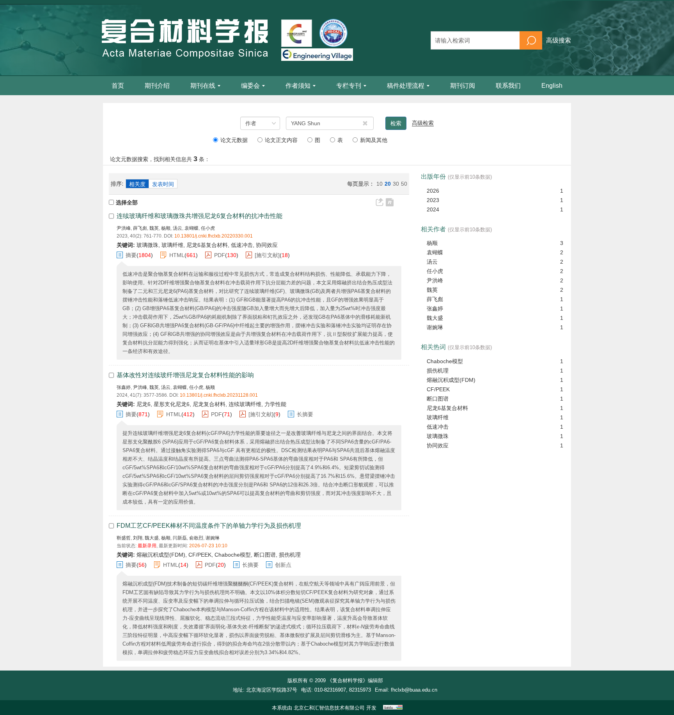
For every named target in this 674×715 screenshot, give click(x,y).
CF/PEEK (438, 389)
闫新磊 (180, 538)
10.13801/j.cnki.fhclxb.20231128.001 (219, 395)
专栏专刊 (348, 85)
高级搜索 (558, 40)
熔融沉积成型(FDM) (451, 380)
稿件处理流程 (405, 85)
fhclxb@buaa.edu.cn (414, 690)
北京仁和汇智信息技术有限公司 (329, 708)
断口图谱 (438, 399)
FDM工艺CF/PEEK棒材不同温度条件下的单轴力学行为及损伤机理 (209, 525)
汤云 (177, 228)
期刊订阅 (462, 85)
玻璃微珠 (438, 436)
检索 (395, 123)
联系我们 (508, 85)
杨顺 (165, 228)
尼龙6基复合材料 (447, 408)
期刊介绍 (157, 85)
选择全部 (127, 202)
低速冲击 (438, 427)
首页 (118, 85)
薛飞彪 (140, 228)
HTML (176, 255)
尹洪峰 (124, 228)
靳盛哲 (124, 538)
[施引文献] (267, 255)
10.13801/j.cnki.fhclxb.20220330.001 (213, 236)
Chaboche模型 (445, 361)
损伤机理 (438, 370)
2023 (433, 200)
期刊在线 (202, 85)
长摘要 (305, 414)
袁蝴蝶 (191, 228)
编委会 (250, 85)
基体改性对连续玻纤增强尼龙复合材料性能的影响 (185, 375)
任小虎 (208, 228)
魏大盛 (152, 538)
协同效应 (438, 445)
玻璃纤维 (438, 417)
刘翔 (137, 538)
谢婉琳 (213, 538)
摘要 (131, 255)
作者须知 (298, 85)
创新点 (283, 565)
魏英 (154, 228)
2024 (433, 209)
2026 (433, 191)
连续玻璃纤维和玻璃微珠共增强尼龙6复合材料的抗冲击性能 (199, 216)
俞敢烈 (196, 538)
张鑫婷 (124, 387)
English (551, 85)
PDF (219, 255)
